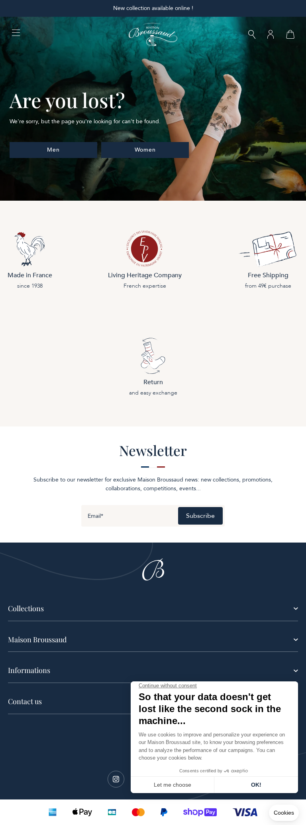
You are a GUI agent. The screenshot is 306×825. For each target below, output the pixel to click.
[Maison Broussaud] (153, 35)
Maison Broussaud (37, 639)
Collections (26, 608)
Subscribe (200, 515)
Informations (29, 670)
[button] (251, 35)
